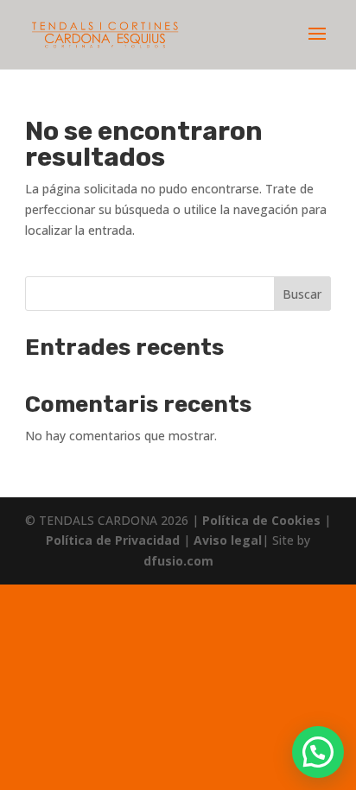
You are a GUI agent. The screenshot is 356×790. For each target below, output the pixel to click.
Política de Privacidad (114, 540)
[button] (318, 752)
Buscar (302, 294)
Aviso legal (228, 540)
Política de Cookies (263, 520)
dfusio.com (178, 561)
